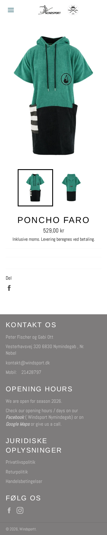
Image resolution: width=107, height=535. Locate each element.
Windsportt (27, 529)
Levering (48, 239)
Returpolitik (17, 472)
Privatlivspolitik (20, 462)
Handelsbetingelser (24, 481)
